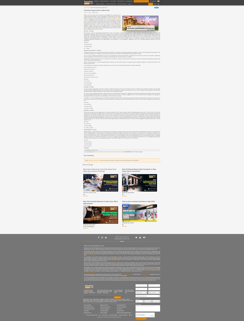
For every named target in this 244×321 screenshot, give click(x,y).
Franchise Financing (104, 308)
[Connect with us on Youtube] (140, 237)
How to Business (87, 305)
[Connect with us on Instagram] (102, 237)
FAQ (99, 315)
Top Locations (113, 1)
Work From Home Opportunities (124, 312)
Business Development (89, 307)
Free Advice (86, 310)
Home (85, 7)
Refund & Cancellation (123, 315)
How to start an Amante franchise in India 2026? (138, 201)
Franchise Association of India (91, 315)
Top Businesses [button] (129, 1)
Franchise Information (121, 307)
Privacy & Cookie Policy (113, 315)
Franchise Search (120, 310)
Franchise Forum (87, 312)
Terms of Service (105, 315)
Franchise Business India (89, 308)
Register (150, 4)
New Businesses (120, 1)
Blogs (129, 4)
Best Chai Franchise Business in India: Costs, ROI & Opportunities (100, 202)
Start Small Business (121, 305)
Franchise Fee (120, 308)
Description (138, 304)
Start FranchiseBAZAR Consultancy (141, 1)
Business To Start (104, 305)
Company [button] (96, 1)
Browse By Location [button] (122, 4)
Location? (138, 299)
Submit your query (141, 318)
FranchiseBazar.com (96, 160)
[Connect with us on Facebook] (98, 237)
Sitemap (130, 315)
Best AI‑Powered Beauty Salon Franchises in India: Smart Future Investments (139, 170)
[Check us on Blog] (144, 237)
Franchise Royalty (104, 310)
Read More (85, 196)
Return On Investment (105, 307)
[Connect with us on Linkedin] (106, 237)
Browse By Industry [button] (100, 4)
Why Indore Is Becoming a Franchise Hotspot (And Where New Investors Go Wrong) (99, 170)
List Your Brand (153, 1)
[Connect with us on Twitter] (136, 237)
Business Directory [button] (104, 1)
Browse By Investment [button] (111, 4)
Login (155, 4)
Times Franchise (103, 312)
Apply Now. (117, 297)
